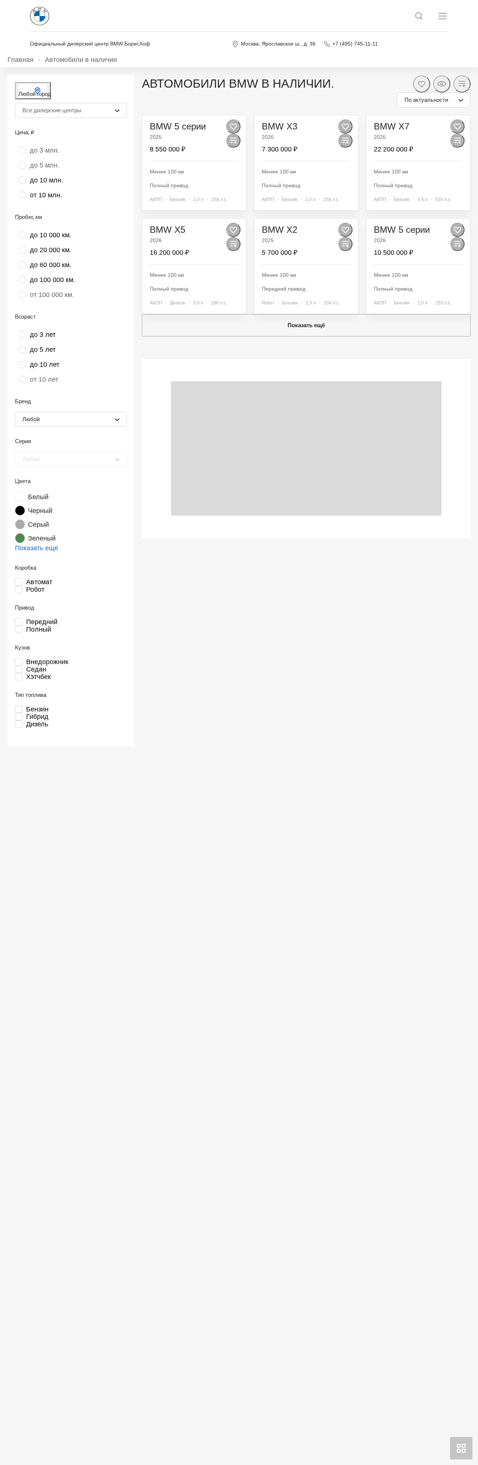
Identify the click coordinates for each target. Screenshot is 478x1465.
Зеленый (42, 538)
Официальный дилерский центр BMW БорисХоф (90, 44)
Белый (38, 497)
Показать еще (36, 548)
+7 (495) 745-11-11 (355, 44)
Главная (20, 59)
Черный (40, 510)
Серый (38, 524)
